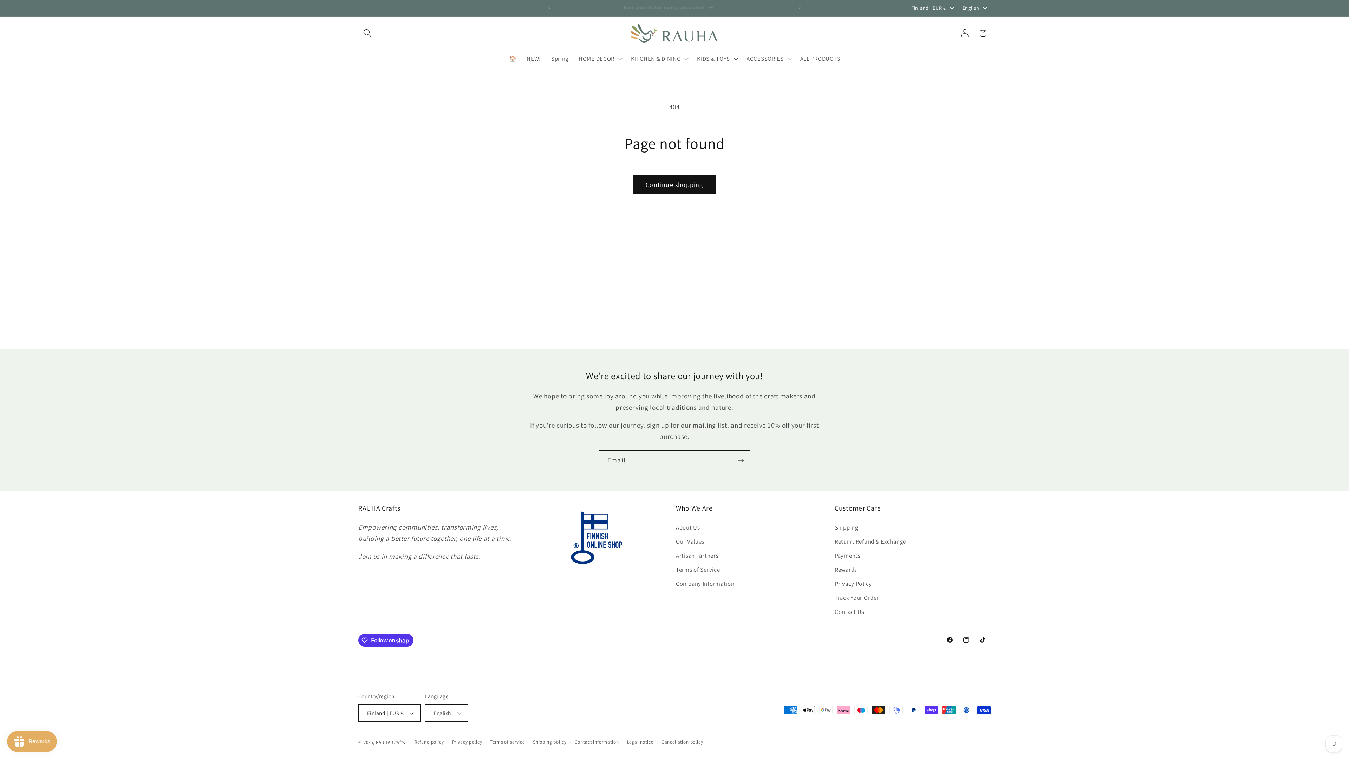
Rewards (846, 569)
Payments (848, 555)
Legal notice (640, 742)
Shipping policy (550, 742)
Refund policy (429, 742)
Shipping (846, 527)
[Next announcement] (799, 8)
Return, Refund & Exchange (870, 541)
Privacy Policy (853, 584)
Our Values (690, 541)
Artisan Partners (697, 555)
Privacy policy (467, 742)
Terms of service (507, 742)
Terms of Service (698, 569)
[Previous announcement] (549, 8)
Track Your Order (857, 598)
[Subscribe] (740, 460)
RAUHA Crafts (390, 742)
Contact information (597, 742)
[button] (367, 33)
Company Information (705, 584)
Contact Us (849, 612)
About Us (688, 527)
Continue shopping (674, 185)
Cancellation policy (682, 742)
